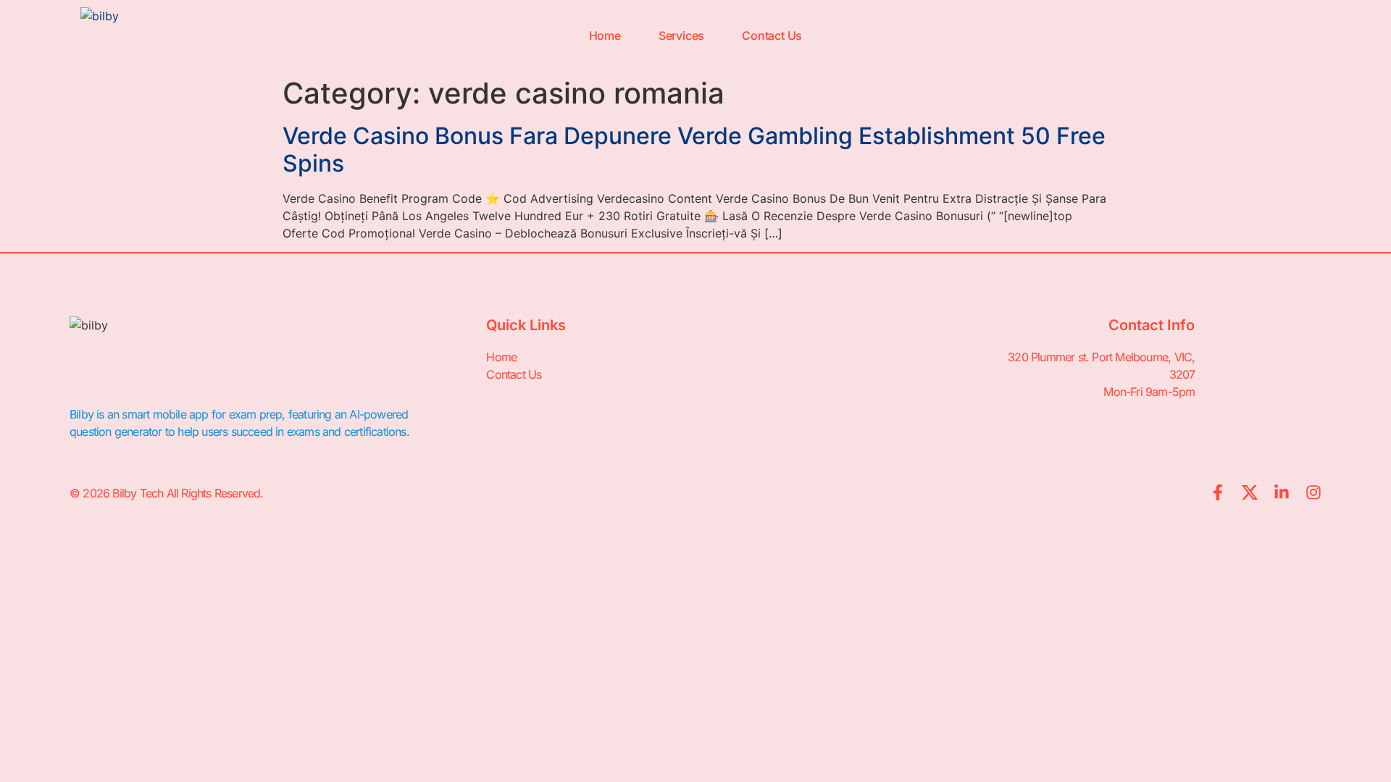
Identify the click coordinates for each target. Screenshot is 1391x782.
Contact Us (772, 35)
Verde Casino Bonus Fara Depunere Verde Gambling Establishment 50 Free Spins (694, 149)
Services (681, 35)
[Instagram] (1313, 492)
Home (605, 35)
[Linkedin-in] (1282, 492)
